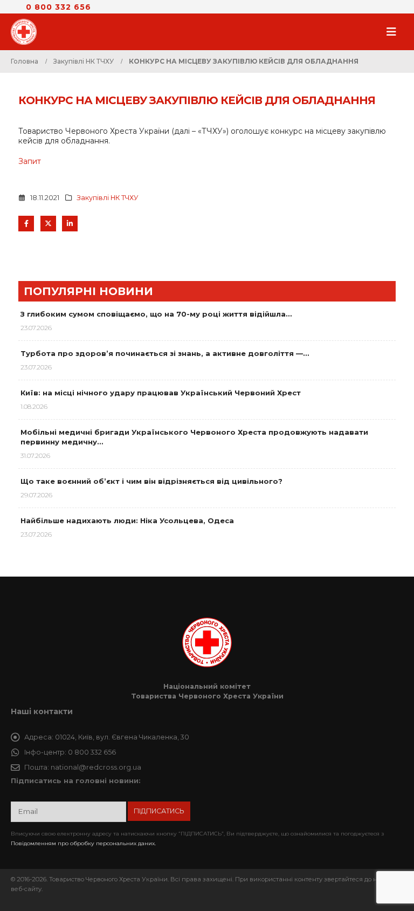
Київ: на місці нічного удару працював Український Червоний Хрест (160, 392)
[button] (394, 32)
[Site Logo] (27, 32)
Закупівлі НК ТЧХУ (108, 198)
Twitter (48, 223)
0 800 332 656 (58, 7)
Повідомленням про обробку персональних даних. (83, 843)
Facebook (26, 223)
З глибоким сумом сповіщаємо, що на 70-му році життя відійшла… (156, 314)
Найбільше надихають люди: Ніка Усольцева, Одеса (127, 520)
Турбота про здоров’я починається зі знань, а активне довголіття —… (164, 353)
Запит (29, 161)
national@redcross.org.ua (96, 767)
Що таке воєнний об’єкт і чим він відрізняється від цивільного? (151, 481)
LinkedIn (70, 223)
